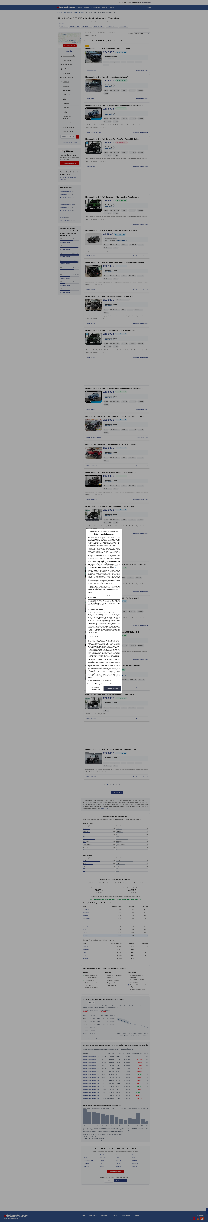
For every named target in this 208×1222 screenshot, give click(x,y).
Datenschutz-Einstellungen (95, 689)
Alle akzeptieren (112, 689)
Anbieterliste (112, 684)
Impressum (104, 684)
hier (115, 567)
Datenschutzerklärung (93, 684)
